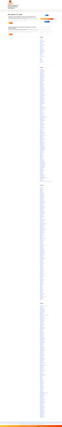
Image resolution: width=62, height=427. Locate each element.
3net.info (41, 104)
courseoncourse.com (42, 311)
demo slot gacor (42, 44)
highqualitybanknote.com (43, 143)
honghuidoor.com (42, 213)
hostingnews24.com (42, 144)
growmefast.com (42, 361)
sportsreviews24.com (42, 359)
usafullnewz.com (42, 69)
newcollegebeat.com (42, 84)
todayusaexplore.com (42, 71)
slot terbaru (35, 421)
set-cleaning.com (42, 169)
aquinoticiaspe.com (42, 338)
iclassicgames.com (42, 334)
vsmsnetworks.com (42, 189)
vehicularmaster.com (42, 74)
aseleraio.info (41, 377)
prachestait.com (42, 262)
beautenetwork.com (42, 175)
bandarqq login (22, 423)
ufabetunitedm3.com (42, 410)
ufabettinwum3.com (42, 409)
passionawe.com (42, 391)
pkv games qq (26, 423)
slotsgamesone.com (42, 210)
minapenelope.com (42, 89)
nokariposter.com (42, 222)
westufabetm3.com (42, 415)
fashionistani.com (42, 136)
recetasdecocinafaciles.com (43, 117)
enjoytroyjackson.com (42, 133)
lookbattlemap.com (42, 328)
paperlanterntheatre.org (42, 119)
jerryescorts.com (42, 355)
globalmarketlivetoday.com (43, 139)
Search (47, 15)
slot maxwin (8, 422)
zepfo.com (41, 158)
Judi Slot (12, 10)
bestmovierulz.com (42, 87)
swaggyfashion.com (42, 250)
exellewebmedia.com (42, 320)
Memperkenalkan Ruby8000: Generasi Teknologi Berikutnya (22, 16)
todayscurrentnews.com (42, 403)
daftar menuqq (42, 422)
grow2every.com (42, 140)
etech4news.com (42, 134)
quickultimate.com (42, 394)
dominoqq (41, 421)
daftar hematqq (50, 422)
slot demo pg (41, 47)
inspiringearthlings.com (42, 146)
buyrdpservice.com (42, 329)
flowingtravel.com (42, 214)
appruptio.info (41, 299)
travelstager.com (42, 247)
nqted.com (41, 153)
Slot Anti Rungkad (16, 10)
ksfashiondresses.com (42, 370)
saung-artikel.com (42, 335)
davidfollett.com (41, 83)
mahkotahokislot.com (42, 362)
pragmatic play (5, 422)
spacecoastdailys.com (42, 165)
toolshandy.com (41, 246)
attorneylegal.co (42, 356)
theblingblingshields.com (42, 349)
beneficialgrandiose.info (42, 273)
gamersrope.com (42, 319)
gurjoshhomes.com (42, 95)
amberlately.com (42, 77)
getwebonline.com (42, 235)
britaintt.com (41, 179)
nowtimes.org (41, 283)
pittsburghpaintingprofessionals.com (44, 392)
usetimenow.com (42, 225)
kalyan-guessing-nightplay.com (43, 223)
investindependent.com (42, 147)
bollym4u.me (41, 289)
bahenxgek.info (41, 313)
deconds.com (41, 180)
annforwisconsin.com (42, 80)
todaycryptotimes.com (42, 161)
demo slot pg (41, 48)
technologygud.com (42, 367)
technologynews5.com (42, 159)
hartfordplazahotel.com (42, 293)
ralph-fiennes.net (42, 237)
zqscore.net (41, 376)
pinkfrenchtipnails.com (42, 350)
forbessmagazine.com (42, 138)
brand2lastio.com (42, 231)
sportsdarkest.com (42, 344)
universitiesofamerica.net (43, 202)
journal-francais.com (42, 255)
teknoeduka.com (42, 160)
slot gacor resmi (44, 421)
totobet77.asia (41, 404)
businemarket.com (42, 340)
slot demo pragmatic (12, 422)
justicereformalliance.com (43, 90)
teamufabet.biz (41, 198)
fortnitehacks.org (42, 280)
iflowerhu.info (41, 296)
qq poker (53, 422)
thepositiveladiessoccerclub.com (43, 116)
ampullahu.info (41, 269)
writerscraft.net (41, 228)
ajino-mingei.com (42, 93)
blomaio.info (41, 274)
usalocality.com (41, 72)
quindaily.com (41, 171)
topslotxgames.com (42, 208)
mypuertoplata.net (42, 196)
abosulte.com (41, 172)
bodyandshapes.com (42, 176)
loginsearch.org (41, 281)
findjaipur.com (41, 81)
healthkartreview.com (42, 142)
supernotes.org (41, 373)
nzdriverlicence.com (42, 154)
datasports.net (41, 353)
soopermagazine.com (42, 164)
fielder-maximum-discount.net (43, 238)
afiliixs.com (41, 122)
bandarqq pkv (32, 421)
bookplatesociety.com (42, 98)
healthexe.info (41, 264)
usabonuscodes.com (42, 162)
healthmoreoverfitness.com (43, 207)
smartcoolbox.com (42, 398)
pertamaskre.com (42, 314)
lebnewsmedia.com (42, 99)
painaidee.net (41, 343)
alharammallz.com (42, 123)
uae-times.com (41, 187)
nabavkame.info (42, 294)
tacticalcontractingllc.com (43, 401)
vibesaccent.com (42, 75)
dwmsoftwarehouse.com (42, 132)
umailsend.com (41, 325)
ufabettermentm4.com (42, 407)
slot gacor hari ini (49, 421)
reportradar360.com (42, 249)
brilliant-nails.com (42, 253)
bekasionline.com (42, 192)
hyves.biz (41, 286)
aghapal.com (41, 111)
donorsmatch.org (42, 282)
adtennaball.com (42, 217)
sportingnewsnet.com (42, 347)
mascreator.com (42, 150)
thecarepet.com (41, 307)
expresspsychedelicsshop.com (43, 135)
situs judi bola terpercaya (43, 41)
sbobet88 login (41, 51)
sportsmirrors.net (42, 352)
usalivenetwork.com (42, 316)
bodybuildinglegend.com (42, 252)
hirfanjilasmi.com (42, 386)
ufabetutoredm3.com (42, 412)
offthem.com (41, 190)
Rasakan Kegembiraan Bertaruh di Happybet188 (45, 26)
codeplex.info (41, 105)
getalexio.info (41, 380)
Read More (10, 23)
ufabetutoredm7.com (42, 413)
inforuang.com (41, 240)
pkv (40, 57)
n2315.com (41, 234)
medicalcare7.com (42, 216)
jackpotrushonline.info (42, 317)
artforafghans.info (42, 263)
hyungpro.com (41, 346)
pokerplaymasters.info (42, 310)
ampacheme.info (42, 268)
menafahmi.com (42, 151)
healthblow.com (41, 226)
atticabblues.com (42, 126)
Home (9, 10)
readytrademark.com (42, 166)
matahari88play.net (42, 341)
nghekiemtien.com (42, 259)
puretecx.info (41, 265)
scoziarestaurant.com (42, 167)
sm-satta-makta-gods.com (43, 163)
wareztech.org (41, 323)
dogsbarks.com (41, 131)
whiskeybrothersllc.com (42, 416)
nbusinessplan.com (42, 193)
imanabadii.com (42, 297)
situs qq (41, 60)
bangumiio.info (41, 272)
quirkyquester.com (42, 395)
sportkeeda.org (41, 382)
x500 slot (20, 422)
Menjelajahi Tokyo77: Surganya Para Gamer (45, 32)
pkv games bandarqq (42, 50)
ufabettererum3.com (42, 406)
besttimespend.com (42, 383)
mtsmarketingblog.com (42, 258)
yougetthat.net (41, 331)
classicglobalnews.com (42, 178)
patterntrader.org (42, 371)
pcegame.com (41, 155)
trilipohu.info (41, 298)
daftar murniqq (46, 422)
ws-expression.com (42, 157)
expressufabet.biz (42, 195)
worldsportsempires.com (42, 374)
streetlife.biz (41, 285)
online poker (4, 423)
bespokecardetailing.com (43, 107)
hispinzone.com (41, 211)
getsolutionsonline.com (42, 220)
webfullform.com (42, 199)
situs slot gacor (28, 421)
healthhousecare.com (42, 141)
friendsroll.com (41, 101)
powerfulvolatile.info (42, 276)
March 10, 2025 (11, 29)
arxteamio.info (41, 379)
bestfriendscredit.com (42, 108)
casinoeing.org (41, 284)
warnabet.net (41, 288)
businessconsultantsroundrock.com (44, 177)
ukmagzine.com (42, 322)
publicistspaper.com (42, 170)
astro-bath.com (41, 110)
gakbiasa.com (41, 295)
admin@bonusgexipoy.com (17, 29)
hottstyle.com (41, 145)
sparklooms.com (42, 400)
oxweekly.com (41, 244)
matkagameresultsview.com (43, 219)
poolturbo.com (41, 261)
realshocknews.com (42, 368)
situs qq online (41, 42)
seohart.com (41, 168)
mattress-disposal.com (42, 364)
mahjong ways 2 (30, 422)
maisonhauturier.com (42, 149)
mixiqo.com (41, 389)
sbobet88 (38, 421)
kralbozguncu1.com (42, 148)
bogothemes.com (42, 92)
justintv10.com (41, 256)
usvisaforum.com (42, 86)
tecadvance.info (42, 266)
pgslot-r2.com (41, 156)
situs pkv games (2, 421)
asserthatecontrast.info (42, 270)
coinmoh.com (41, 128)
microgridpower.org (42, 388)
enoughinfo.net (41, 287)
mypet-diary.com (42, 243)
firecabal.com (41, 137)
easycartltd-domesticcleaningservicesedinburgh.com (46, 181)
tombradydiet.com (42, 96)
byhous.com (41, 292)
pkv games (41, 54)
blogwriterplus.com (42, 308)
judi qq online (41, 39)
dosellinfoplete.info (42, 275)
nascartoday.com (42, 152)
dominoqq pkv (10, 421)
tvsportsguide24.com (42, 358)
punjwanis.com (41, 305)
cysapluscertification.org (42, 279)
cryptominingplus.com (42, 337)
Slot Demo (21, 10)
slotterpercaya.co (42, 397)
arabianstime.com (42, 125)
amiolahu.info (41, 267)
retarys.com (41, 326)
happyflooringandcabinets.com (43, 365)
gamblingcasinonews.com (43, 201)
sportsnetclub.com (42, 332)
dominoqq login (39, 423)
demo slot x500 (23, 422)
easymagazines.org (42, 385)
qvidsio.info (41, 277)
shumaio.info (41, 278)
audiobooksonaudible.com (43, 174)
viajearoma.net (41, 113)
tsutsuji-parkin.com (42, 114)
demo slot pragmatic (42, 45)
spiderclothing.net (42, 102)
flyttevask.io (41, 291)
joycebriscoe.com (42, 78)
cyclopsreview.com (42, 129)
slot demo (27, 422)
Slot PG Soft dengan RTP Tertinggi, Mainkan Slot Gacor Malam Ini (13, 7)
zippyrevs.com (41, 205)
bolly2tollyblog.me (42, 290)
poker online (41, 59)
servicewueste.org (42, 204)
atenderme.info (41, 271)
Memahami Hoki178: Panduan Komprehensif (45, 29)
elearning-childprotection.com (43, 229)
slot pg (60, 421)
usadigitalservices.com (42, 232)
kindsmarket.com (42, 241)
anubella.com (41, 173)
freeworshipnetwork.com (42, 120)
